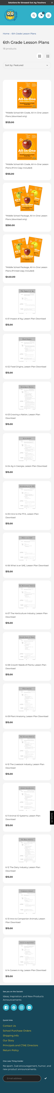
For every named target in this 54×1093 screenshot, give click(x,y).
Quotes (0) (52, 818)
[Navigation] (48, 15)
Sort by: (9, 65)
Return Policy (11, 1050)
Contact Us (9, 1025)
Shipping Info (11, 1035)
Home (6, 33)
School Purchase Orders (17, 1030)
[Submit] (45, 1078)
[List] (48, 56)
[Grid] (39, 56)
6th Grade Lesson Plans (24, 33)
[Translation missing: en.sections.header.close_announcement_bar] (52, 2)
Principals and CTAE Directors (20, 1045)
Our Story (8, 1040)
